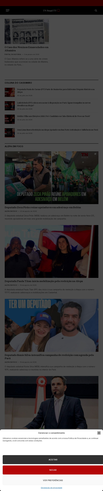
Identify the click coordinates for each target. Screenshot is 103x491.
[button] (99, 433)
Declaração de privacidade (51, 488)
